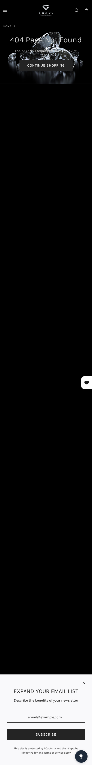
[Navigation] (5, 10)
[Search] (77, 10)
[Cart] (86, 10)
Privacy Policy (29, 752)
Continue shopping (46, 65)
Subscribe (46, 734)
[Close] (84, 683)
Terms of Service (53, 752)
